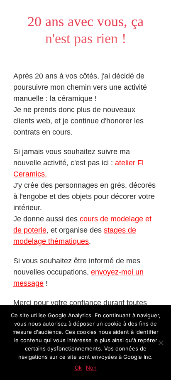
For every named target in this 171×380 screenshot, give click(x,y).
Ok (78, 367)
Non (91, 367)
